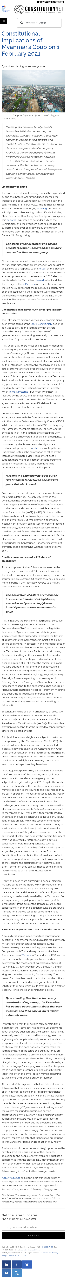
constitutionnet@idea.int (31, 1250)
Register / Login (23, 1256)
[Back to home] (7, 9)
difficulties (29, 284)
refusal (42, 268)
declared (11, 220)
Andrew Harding (11, 1177)
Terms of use (46, 1253)
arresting (42, 208)
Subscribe (58, 2)
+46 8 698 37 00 (46, 1247)
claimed (39, 280)
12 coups (26, 955)
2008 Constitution (41, 323)
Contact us (12, 1256)
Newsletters (44, 2)
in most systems (18, 391)
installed (36, 448)
